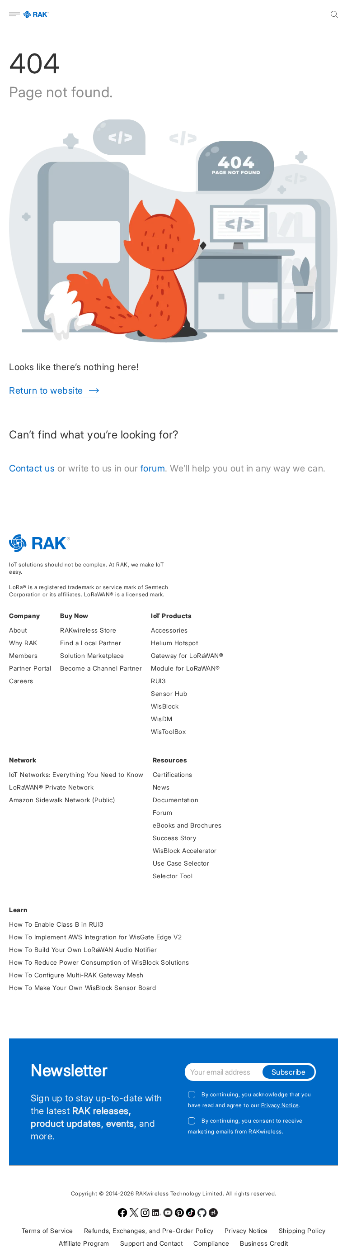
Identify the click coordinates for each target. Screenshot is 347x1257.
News (161, 787)
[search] (334, 14)
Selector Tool (173, 876)
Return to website (46, 390)
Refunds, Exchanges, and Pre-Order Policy (149, 1230)
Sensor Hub (169, 693)
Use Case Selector (181, 863)
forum (153, 468)
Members (23, 655)
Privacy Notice (280, 1105)
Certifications (172, 774)
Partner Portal (30, 668)
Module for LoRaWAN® (185, 668)
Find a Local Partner (90, 643)
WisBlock (164, 706)
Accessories (169, 630)
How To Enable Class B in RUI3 (56, 924)
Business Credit (264, 1243)
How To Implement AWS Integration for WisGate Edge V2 (95, 937)
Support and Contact (151, 1243)
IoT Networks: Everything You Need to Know (76, 774)
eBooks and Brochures (187, 825)
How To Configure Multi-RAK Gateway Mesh (76, 975)
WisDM (162, 719)
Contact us (32, 468)
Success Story (175, 838)
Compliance (211, 1243)
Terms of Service (47, 1230)
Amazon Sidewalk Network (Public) (62, 800)
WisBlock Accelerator (185, 850)
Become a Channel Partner (101, 668)
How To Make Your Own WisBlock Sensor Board (82, 987)
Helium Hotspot (174, 643)
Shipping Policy (302, 1230)
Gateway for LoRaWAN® (187, 655)
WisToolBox (168, 731)
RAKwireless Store (88, 630)
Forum (163, 812)
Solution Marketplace (92, 655)
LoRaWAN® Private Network (51, 787)
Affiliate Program (84, 1243)
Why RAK (23, 643)
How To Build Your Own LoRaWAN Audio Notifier (83, 949)
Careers (21, 681)
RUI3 (158, 681)
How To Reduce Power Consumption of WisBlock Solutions (99, 962)
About (18, 630)
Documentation (176, 800)
